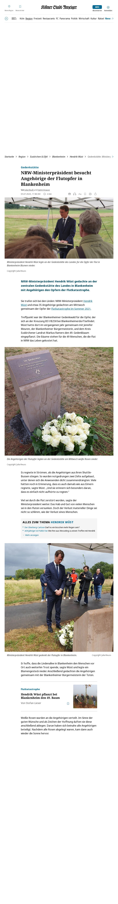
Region (22, 156)
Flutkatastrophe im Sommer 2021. (71, 308)
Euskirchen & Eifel (39, 156)
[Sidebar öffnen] (14, 18)
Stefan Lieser (33, 703)
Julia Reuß (29, 190)
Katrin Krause (44, 190)
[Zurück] (6, 18)
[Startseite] (59, 7)
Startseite (9, 156)
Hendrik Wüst (76, 156)
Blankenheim (58, 156)
